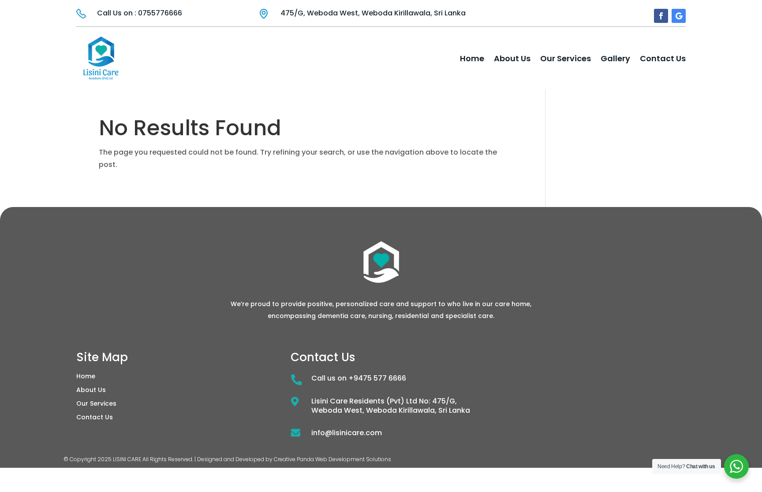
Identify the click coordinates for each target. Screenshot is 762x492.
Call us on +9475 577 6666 (358, 378)
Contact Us (663, 58)
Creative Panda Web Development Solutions (332, 459)
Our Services (565, 58)
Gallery (615, 58)
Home (472, 58)
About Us (512, 58)
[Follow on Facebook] (661, 16)
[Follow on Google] (679, 16)
